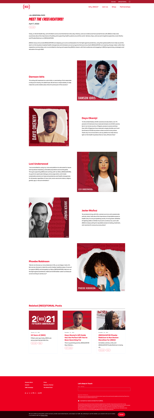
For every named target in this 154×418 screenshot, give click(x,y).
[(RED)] (26, 6)
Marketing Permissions (83, 394)
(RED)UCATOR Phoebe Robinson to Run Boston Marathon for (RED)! (108, 337)
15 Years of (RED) (38, 335)
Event (108, 350)
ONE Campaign (29, 387)
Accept (121, 414)
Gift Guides (69, 348)
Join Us (105, 6)
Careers (27, 385)
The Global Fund (48, 387)
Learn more (96, 409)
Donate (113, 2)
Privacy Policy (44, 415)
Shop (114, 6)
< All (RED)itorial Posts (37, 15)
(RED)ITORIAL (122, 2)
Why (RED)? (93, 6)
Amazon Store (29, 382)
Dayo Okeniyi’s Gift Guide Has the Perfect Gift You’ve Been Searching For (76, 337)
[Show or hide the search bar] (129, 1)
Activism (32, 27)
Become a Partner (48, 385)
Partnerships (125, 6)
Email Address (81, 386)
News (40, 343)
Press (45, 382)
